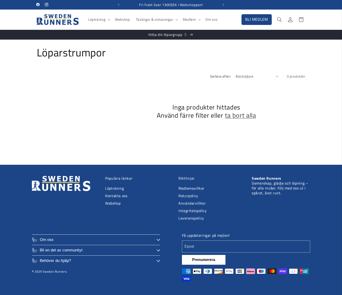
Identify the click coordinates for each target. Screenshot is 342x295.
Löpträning (114, 188)
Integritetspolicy (192, 210)
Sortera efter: (220, 76)
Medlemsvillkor (191, 188)
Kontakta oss (116, 196)
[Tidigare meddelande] (119, 4)
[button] (98, 19)
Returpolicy (188, 196)
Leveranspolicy (191, 218)
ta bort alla (240, 116)
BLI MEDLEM (256, 19)
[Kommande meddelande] (223, 4)
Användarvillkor (192, 203)
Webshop (113, 203)
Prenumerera (203, 260)
